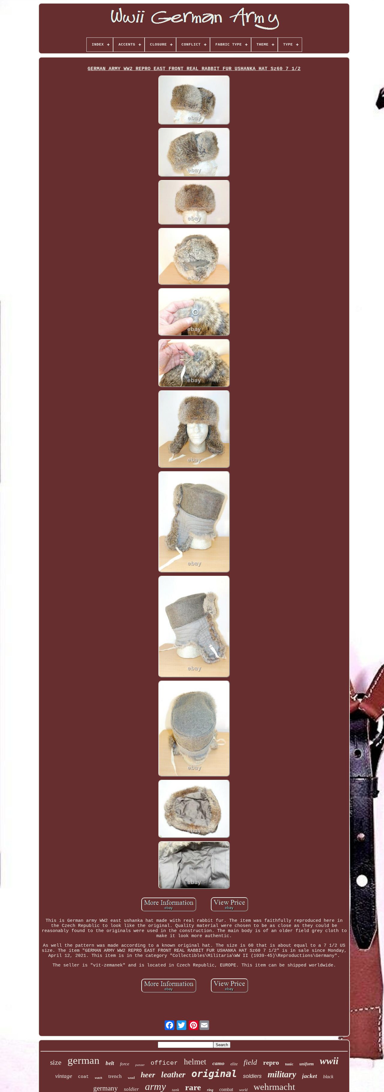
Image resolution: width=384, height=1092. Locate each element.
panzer (140, 1065)
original (214, 1073)
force (124, 1063)
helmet (195, 1061)
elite (234, 1064)
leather (173, 1074)
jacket (309, 1076)
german (84, 1060)
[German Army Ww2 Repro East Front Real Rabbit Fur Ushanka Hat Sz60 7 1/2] (194, 101)
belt (110, 1063)
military (282, 1074)
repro (271, 1062)
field (250, 1062)
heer (148, 1074)
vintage (63, 1076)
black (328, 1076)
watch (98, 1077)
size (56, 1062)
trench (115, 1076)
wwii (329, 1060)
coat (83, 1076)
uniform (306, 1064)
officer (164, 1063)
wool (131, 1077)
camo (218, 1063)
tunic (289, 1064)
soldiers (252, 1076)
